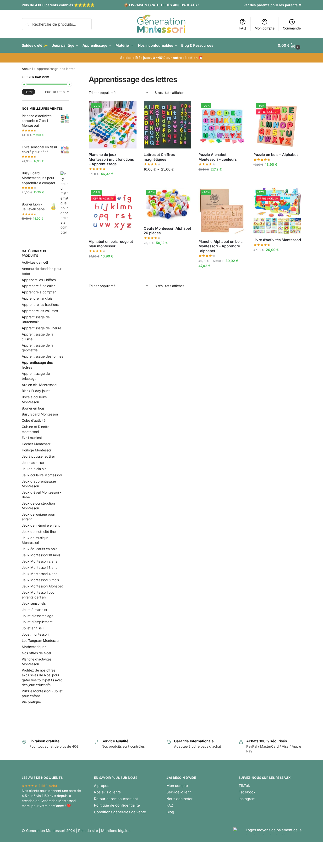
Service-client (178, 792)
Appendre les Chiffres (39, 280)
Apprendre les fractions (40, 304)
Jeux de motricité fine (39, 531)
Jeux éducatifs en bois (39, 549)
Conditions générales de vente (120, 812)
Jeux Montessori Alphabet (42, 586)
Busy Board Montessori (40, 414)
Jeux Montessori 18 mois (41, 555)
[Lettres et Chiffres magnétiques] (168, 125)
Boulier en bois (33, 408)
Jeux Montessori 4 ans (39, 574)
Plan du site (88, 830)
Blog (170, 812)
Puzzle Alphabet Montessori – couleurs (217, 157)
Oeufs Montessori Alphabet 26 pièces (167, 230)
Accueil (27, 69)
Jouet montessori (35, 634)
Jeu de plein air (34, 469)
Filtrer (28, 92)
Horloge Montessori (37, 450)
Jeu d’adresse (33, 463)
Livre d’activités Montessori (277, 240)
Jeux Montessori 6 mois (40, 580)
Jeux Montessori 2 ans (39, 561)
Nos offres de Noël (36, 653)
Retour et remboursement (116, 798)
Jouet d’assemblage (37, 616)
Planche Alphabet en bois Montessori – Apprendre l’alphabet (220, 246)
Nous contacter (179, 798)
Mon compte (264, 28)
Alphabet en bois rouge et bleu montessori (111, 244)
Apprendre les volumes (40, 311)
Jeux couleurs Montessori (42, 475)
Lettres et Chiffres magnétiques (159, 157)
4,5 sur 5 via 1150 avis (39, 796)
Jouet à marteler (34, 610)
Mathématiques (34, 647)
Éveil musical (32, 438)
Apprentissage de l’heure (41, 328)
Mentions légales (115, 830)
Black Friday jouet (36, 391)
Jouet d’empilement (37, 622)
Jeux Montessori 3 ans (39, 567)
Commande (292, 28)
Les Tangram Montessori (41, 640)
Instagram (247, 798)
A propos (101, 785)
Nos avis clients (107, 792)
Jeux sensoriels (34, 603)
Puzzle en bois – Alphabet (275, 154)
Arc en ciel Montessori (39, 385)
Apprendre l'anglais (37, 298)
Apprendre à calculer (38, 286)
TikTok (244, 785)
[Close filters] (70, 77)
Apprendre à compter (39, 292)
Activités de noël (35, 262)
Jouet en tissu (33, 628)
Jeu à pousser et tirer (38, 456)
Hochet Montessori (36, 444)
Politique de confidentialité (117, 805)
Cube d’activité (33, 420)
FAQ (242, 28)
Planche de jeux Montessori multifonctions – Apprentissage (111, 159)
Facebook (247, 792)
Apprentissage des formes (42, 356)
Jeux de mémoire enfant (41, 525)
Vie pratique (31, 702)
